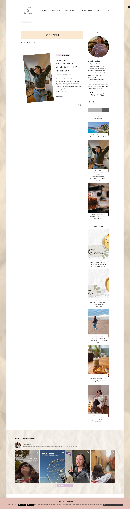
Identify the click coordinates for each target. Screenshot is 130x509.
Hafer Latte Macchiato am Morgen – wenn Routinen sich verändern (98, 420)
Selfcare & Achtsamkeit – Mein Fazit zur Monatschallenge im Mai (98, 340)
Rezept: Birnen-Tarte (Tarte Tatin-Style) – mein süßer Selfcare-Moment (98, 380)
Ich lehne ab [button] (30, 504)
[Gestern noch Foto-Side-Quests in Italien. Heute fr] (103, 466)
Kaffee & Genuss (56, 10)
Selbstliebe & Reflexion (86, 10)
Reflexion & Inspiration (63, 55)
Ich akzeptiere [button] (22, 504)
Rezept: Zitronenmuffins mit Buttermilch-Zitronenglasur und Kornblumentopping (98, 264)
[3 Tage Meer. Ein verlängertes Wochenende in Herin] (52, 466)
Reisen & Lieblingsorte (70, 10)
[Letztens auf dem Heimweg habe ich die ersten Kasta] (27, 466)
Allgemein (102, 134)
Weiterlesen (59, 96)
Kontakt (99, 10)
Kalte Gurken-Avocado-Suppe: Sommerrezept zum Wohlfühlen (98, 304)
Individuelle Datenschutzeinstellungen (113, 504)
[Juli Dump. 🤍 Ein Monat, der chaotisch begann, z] (77, 466)
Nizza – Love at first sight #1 (98, 137)
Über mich (44, 10)
